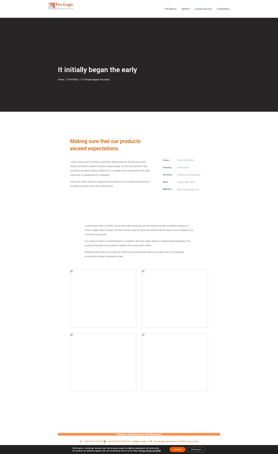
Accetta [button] (177, 449)
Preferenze (196, 449)
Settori (186, 9)
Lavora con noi (203, 9)
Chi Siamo (171, 9)
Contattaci (223, 9)
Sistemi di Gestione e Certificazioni (139, 434)
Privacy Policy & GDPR (150, 450)
